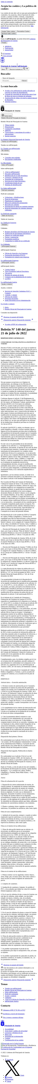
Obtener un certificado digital (14, 235)
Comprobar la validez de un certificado (17, 241)
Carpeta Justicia (10, 269)
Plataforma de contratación (13, 201)
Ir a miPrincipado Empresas (9, 260)
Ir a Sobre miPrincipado (8, 188)
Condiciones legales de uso (13, 183)
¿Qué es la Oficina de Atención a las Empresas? (20, 999)
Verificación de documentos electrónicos (18, 233)
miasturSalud (9, 50)
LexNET (8, 279)
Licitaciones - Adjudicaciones (14, 197)
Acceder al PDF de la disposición (15, 324)
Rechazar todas (9, 33)
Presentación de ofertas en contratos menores (19, 206)
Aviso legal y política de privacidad (16, 1031)
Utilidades (8, 998)
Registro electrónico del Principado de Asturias (20, 232)
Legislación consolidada (12, 129)
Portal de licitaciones (11, 199)
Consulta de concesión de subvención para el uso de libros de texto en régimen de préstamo (20, 95)
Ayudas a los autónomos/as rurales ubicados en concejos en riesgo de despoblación (20, 91)
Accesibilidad (9, 1029)
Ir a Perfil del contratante (9, 213)
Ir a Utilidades (5, 244)
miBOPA (8, 130)
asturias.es (8, 46)
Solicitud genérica (10, 101)
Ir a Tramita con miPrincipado (10, 148)
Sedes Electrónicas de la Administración (17, 300)
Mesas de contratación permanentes (16, 203)
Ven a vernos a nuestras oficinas (13, 1017)
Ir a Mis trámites (6, 163)
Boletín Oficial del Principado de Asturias (18, 309)
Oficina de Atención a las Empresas (16, 253)
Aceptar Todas (8, 31)
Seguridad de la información (14, 179)
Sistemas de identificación (13, 185)
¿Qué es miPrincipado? (12, 172)
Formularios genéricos (12, 239)
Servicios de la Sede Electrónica (15, 181)
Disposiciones (9, 127)
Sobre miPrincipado (11, 992)
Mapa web (8, 1034)
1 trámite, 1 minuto (11, 295)
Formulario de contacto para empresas (17, 257)
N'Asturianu (7, 53)
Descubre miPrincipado (12, 174)
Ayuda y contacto (10, 996)
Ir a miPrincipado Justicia (9, 282)
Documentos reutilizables (13, 159)
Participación (9, 48)
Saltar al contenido (7, 2)
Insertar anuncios (10, 136)
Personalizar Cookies (23, 31)
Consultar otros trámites (12, 157)
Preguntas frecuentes (11, 298)
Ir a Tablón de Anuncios (8, 223)
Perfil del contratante (11, 994)
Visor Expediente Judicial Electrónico (17, 271)
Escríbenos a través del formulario (14, 1014)
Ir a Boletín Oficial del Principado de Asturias (15, 139)
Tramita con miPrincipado (13, 988)
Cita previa (8, 273)
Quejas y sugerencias (11, 237)
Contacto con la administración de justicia (18, 277)
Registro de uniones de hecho (14, 275)
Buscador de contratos (12, 205)
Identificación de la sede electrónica (16, 175)
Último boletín (9, 125)
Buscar (24, 80)
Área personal (7, 56)
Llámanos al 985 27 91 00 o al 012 (14, 1010)
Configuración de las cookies (14, 1040)
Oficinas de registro (11, 297)
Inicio (7, 307)
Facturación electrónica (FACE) (15, 255)
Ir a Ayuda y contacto (7, 304)
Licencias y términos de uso (14, 177)
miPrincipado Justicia (11, 1001)
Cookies (7, 1038)
